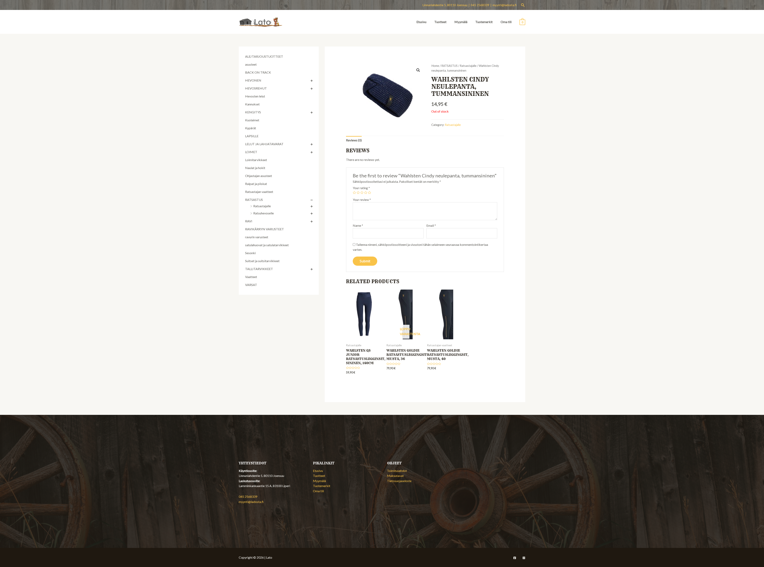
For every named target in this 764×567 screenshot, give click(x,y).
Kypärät (250, 128)
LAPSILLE (251, 136)
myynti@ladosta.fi (504, 5)
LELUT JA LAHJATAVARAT (264, 144)
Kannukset (252, 104)
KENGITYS (253, 112)
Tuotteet (440, 22)
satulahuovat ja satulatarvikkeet (267, 245)
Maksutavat (395, 476)
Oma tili (506, 22)
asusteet (251, 64)
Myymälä (460, 22)
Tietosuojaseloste (399, 481)
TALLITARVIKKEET (259, 269)
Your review (362, 199)
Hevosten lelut (255, 96)
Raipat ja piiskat (256, 184)
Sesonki (250, 253)
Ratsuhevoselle (263, 213)
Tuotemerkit (484, 22)
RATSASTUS (254, 199)
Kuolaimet (252, 120)
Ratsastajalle (262, 206)
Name (358, 225)
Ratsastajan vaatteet (259, 192)
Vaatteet (251, 277)
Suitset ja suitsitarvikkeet (262, 261)
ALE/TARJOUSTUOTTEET (264, 56)
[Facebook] (514, 557)
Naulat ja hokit (255, 168)
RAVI (248, 221)
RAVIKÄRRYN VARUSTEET (264, 229)
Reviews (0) (354, 140)
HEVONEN (253, 80)
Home (435, 65)
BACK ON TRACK (258, 72)
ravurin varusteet (256, 237)
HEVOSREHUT (256, 88)
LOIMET (251, 152)
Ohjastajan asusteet (258, 176)
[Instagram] (523, 557)
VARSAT (251, 285)
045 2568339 (248, 496)
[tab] (354, 140)
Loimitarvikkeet (256, 160)
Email (431, 225)
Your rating (361, 188)
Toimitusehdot (397, 471)
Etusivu (421, 22)
